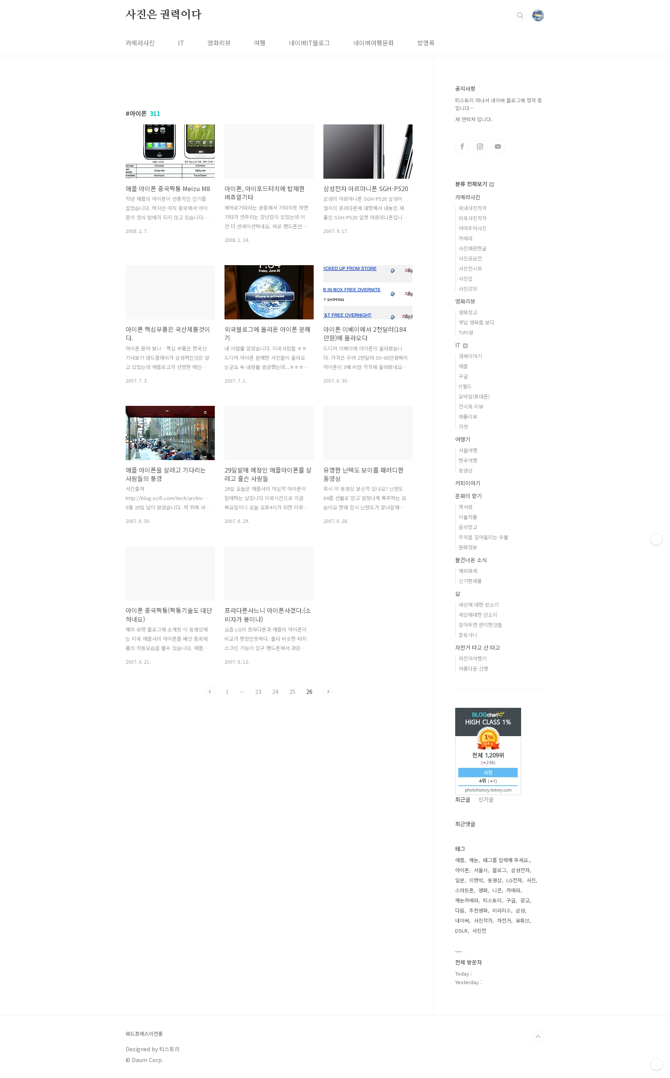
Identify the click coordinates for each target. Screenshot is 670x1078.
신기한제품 (470, 581)
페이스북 (462, 147)
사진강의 (468, 288)
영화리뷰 (219, 42)
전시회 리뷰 (471, 406)
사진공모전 (470, 258)
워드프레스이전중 (144, 1034)
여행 (260, 42)
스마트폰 (464, 890)
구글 (463, 376)
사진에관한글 (473, 248)
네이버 (462, 920)
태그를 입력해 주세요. (506, 860)
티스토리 (492, 900)
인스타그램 (480, 147)
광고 (525, 900)
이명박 (476, 880)
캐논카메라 (466, 900)
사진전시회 (470, 268)
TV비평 (466, 332)
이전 (210, 691)
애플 (463, 366)
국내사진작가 (473, 208)
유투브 (498, 147)
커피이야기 (467, 483)
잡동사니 (468, 634)
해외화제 (468, 570)
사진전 (479, 930)
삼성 (520, 910)
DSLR (461, 930)
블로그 (499, 870)
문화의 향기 (468, 496)
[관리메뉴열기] (656, 1064)
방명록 (426, 42)
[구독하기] (656, 539)
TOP (538, 1037)
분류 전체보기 (472, 184)
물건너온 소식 (471, 560)
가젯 (463, 426)
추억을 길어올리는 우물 (483, 537)
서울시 (481, 870)
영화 (483, 890)
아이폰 (462, 870)
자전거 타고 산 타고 (477, 647)
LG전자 (514, 880)
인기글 (486, 799)
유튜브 (523, 920)
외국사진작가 (473, 218)
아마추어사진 (473, 228)
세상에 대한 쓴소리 (479, 604)
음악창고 (468, 527)
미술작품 (468, 517)
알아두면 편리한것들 (480, 624)
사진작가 (483, 920)
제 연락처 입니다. (473, 119)
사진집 (466, 278)
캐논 (473, 860)
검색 (520, 15)
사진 (531, 880)
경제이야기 (470, 356)
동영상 (466, 470)
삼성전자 (520, 870)
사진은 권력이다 (163, 15)
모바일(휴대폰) (474, 396)
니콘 (497, 890)
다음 (460, 910)
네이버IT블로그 (309, 42)
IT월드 (465, 386)
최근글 (462, 799)
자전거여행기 (473, 658)
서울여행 (468, 450)
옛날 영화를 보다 (476, 322)
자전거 (504, 920)
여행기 (462, 439)
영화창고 (468, 312)
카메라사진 (140, 42)
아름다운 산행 (473, 668)
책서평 (466, 507)
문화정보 (468, 547)
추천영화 (478, 910)
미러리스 (501, 910)
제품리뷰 (468, 416)
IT (181, 42)
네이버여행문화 (373, 42)
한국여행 (468, 460)
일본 (460, 880)
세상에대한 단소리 (478, 614)
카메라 (466, 238)
